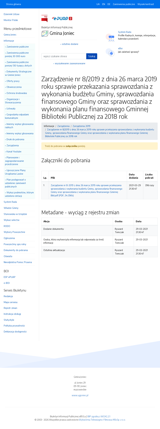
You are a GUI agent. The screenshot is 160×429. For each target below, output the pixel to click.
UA (98, 4)
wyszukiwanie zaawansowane (70, 63)
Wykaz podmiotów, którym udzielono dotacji (19, 194)
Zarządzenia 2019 (81, 126)
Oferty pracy (13, 81)
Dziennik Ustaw (11, 14)
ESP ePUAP (9, 277)
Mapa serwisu (11, 302)
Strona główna (13, 4)
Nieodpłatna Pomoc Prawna (18, 262)
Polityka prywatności (14, 325)
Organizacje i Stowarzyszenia (13, 101)
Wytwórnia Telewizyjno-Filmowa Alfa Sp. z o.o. (102, 419)
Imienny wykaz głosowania (20, 133)
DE (109, 4)
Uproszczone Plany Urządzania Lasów (15, 172)
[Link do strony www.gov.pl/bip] (46, 18)
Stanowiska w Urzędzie (15, 214)
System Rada (10, 201)
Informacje (9, 40)
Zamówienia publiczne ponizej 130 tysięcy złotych (18, 64)
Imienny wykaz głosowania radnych (19, 126)
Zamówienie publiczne (18, 46)
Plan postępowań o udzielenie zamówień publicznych (15, 183)
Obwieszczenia (14, 86)
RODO (7, 226)
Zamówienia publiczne (124, 4)
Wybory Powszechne (14, 232)
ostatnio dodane (70, 44)
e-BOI (7, 282)
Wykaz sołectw (11, 219)
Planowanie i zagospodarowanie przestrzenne (14, 161)
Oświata (8, 256)
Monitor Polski (11, 20)
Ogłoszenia (9, 238)
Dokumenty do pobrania (16, 250)
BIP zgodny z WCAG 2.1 (99, 416)
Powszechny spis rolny (15, 244)
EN (103, 4)
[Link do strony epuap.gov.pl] (62, 18)
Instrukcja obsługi (12, 313)
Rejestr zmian (10, 307)
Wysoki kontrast (146, 4)
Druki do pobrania (15, 139)
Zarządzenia (13, 145)
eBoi (120, 48)
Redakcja (8, 296)
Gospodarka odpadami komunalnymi (17, 116)
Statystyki (9, 319)
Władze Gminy (11, 207)
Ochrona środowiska (17, 93)
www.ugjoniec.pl (80, 395)
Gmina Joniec (10, 34)
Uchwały (11, 108)
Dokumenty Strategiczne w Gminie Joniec (18, 73)
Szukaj (91, 56)
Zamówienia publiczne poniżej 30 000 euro (17, 54)
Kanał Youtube (14, 151)
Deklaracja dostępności (15, 331)
